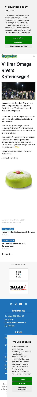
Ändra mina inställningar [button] (18, 46)
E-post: (15, 321)
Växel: (16, 316)
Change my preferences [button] (22, 389)
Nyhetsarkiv (6, 254)
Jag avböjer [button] (18, 42)
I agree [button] (22, 379)
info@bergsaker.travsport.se (11, 222)
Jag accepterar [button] (18, 38)
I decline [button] (22, 383)
